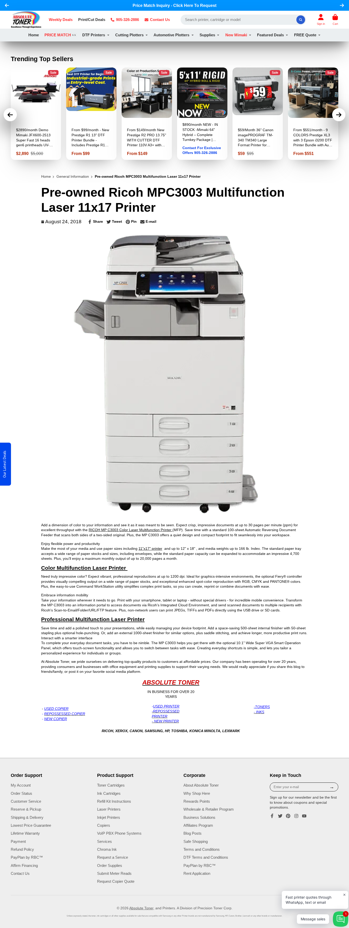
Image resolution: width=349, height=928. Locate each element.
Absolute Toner (141, 908)
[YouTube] (304, 816)
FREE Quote (305, 35)
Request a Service (112, 857)
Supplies (207, 35)
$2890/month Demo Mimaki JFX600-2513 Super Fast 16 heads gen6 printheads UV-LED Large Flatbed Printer (36, 114)
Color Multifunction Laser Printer (84, 568)
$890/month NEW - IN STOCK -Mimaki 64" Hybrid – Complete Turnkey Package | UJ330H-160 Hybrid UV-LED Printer (202, 114)
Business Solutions (199, 817)
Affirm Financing (24, 865)
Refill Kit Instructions (114, 801)
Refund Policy (22, 849)
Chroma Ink (107, 849)
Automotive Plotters (171, 35)
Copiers (103, 825)
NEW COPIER (55, 719)
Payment (18, 841)
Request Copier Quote (115, 881)
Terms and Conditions (201, 849)
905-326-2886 (127, 19)
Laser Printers (109, 809)
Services (104, 841)
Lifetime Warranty (25, 833)
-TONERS (262, 707)
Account (321, 19)
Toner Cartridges (111, 785)
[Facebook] (272, 816)
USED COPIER (56, 709)
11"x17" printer (150, 548)
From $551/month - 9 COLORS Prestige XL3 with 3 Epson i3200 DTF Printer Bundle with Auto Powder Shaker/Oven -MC (313, 114)
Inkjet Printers (108, 817)
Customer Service (26, 801)
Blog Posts (192, 833)
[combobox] (243, 20)
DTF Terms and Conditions (205, 857)
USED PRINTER (166, 706)
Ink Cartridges (109, 793)
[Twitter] (280, 816)
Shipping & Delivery (27, 817)
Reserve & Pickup (26, 809)
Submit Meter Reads (114, 873)
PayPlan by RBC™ (27, 857)
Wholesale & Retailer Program (208, 809)
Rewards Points (196, 801)
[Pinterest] (288, 816)
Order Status (21, 793)
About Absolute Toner (201, 785)
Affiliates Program (198, 825)
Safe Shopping (195, 841)
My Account (21, 785)
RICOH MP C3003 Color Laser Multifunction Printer (130, 530)
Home (33, 35)
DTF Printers (93, 35)
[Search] (300, 19)
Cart (335, 19)
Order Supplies (109, 865)
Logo (26, 20)
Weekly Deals (61, 19)
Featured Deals (270, 35)
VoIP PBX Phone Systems (119, 833)
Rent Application (196, 873)
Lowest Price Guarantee (31, 825)
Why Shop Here (196, 793)
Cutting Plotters (129, 35)
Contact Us (160, 19)
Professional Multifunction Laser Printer (93, 619)
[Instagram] (296, 816)
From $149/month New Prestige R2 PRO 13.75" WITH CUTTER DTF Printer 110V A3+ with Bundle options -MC (147, 114)
